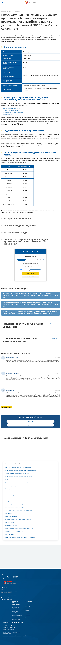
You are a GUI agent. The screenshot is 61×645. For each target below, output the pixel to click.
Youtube (25, 636)
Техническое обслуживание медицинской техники (18, 483)
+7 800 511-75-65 (9, 626)
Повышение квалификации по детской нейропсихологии (20, 537)
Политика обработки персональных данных (6, 598)
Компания (28, 601)
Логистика (8, 498)
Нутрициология (9, 513)
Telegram (19, 636)
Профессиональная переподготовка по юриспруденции (20, 470)
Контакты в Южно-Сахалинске (13, 622)
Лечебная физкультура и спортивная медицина (18, 519)
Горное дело (8, 489)
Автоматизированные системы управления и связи (19, 504)
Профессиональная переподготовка (17, 616)
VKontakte (5, 636)
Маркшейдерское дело (11, 486)
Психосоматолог (9, 534)
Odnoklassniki (12, 636)
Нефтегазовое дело (10, 495)
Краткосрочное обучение (15, 608)
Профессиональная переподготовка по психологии (19, 528)
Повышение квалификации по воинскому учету (18, 467)
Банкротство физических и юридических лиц (17, 473)
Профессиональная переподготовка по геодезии (18, 476)
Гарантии (27, 613)
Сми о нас (27, 606)
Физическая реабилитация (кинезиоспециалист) (18, 510)
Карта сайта (4, 587)
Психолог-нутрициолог (11, 516)
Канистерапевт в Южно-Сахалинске (15, 531)
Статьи (27, 604)
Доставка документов (28, 616)
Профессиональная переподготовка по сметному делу (20, 479)
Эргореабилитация (10, 522)
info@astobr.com (7, 633)
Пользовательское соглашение (8, 595)
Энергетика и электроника (12, 492)
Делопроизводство (10, 501)
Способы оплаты (27, 609)
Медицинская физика (11, 525)
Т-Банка (36, 279)
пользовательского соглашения (35, 269)
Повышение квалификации (15, 612)
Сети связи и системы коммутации (14, 507)
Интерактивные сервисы (16, 620)
